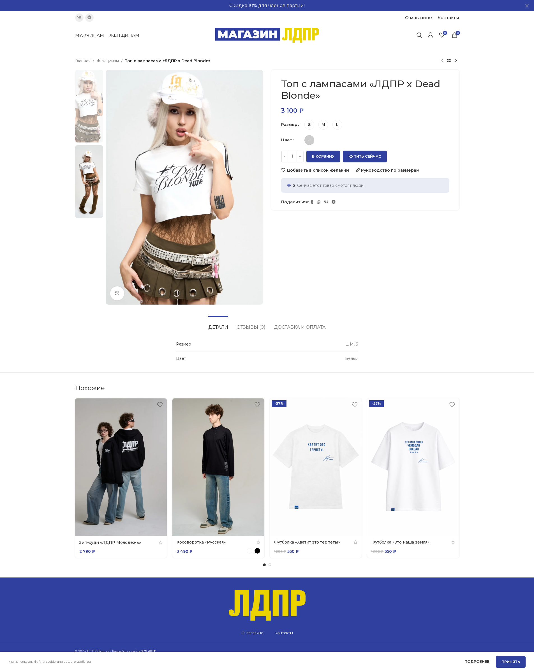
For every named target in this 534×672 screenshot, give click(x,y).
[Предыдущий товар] (442, 60)
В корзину (323, 156)
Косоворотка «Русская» (201, 542)
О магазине (252, 632)
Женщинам (107, 60)
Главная (83, 60)
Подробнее (477, 661)
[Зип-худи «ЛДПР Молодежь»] (121, 467)
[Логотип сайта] (267, 34)
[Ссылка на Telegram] (89, 17)
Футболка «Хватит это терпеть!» (307, 542)
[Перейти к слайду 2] (270, 564)
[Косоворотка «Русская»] (218, 467)
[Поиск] (419, 35)
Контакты (284, 632)
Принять (510, 661)
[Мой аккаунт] (430, 35)
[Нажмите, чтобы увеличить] (117, 293)
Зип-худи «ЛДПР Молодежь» (110, 542)
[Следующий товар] (455, 60)
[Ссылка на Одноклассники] (312, 202)
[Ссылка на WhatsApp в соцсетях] (318, 202)
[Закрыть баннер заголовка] (527, 5)
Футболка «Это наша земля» (400, 542)
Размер (289, 124)
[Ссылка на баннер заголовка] (267, 5)
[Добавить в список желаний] (160, 404)
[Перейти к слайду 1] (264, 564)
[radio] (309, 125)
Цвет (286, 139)
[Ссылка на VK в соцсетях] (79, 17)
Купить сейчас (364, 156)
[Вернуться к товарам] (449, 60)
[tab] (218, 324)
